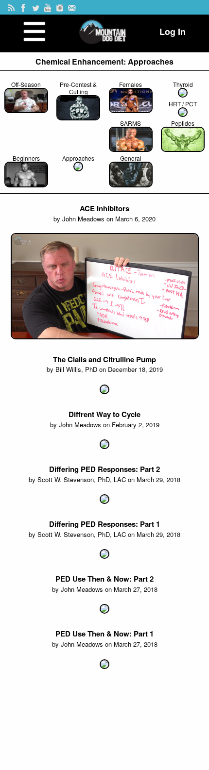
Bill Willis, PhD (76, 369)
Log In (172, 31)
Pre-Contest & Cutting (78, 88)
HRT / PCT (183, 104)
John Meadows (83, 218)
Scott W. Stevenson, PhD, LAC (81, 479)
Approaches (78, 158)
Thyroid (183, 84)
